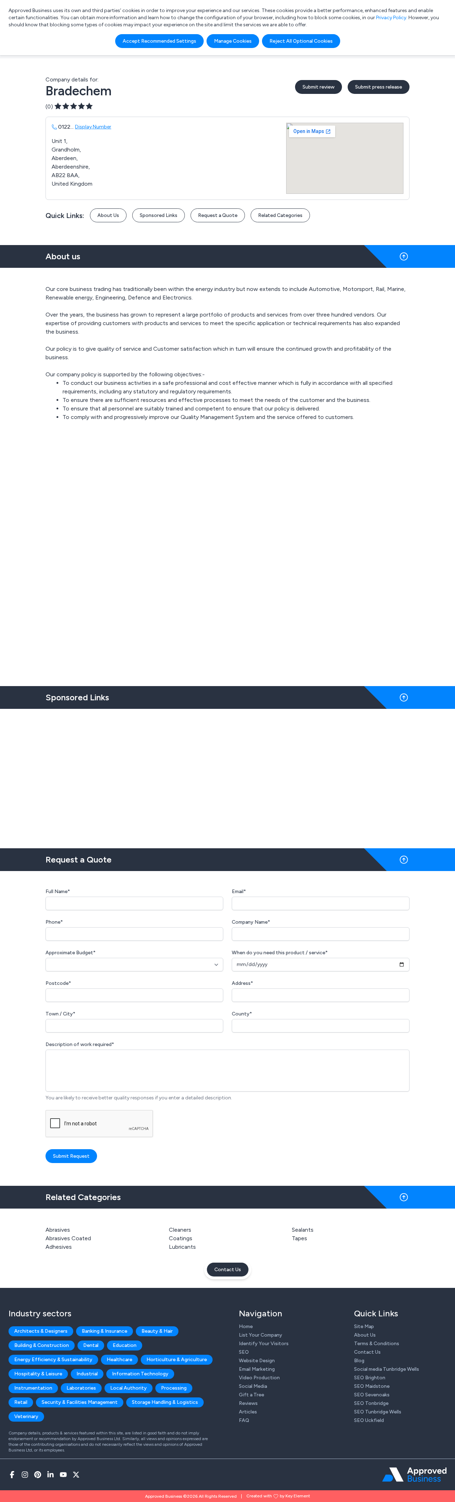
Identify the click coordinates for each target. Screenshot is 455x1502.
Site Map (364, 1326)
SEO (244, 1352)
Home (246, 1326)
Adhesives (59, 1246)
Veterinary (26, 1416)
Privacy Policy (391, 18)
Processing (174, 1388)
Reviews (248, 1403)
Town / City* (60, 1014)
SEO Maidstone (372, 1386)
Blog (359, 1361)
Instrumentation (33, 1388)
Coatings (180, 1238)
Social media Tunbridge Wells (386, 1369)
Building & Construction (41, 1345)
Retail (20, 1402)
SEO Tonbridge (371, 1403)
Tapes (299, 1238)
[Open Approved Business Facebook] (12, 1474)
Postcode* (58, 983)
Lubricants (182, 1246)
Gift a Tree (251, 1395)
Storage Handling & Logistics (165, 1402)
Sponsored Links (158, 215)
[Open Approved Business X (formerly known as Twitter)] (76, 1474)
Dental (90, 1345)
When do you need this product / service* (280, 953)
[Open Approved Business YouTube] (63, 1474)
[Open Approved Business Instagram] (24, 1474)
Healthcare (119, 1360)
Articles (248, 1412)
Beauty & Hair (157, 1331)
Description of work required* (80, 1044)
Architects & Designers (41, 1331)
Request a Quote (217, 215)
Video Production (259, 1378)
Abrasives (58, 1229)
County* (242, 1014)
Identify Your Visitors (264, 1344)
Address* (242, 983)
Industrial (87, 1374)
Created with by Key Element (278, 1495)
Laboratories (81, 1388)
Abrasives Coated (68, 1238)
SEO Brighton (369, 1378)
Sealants (303, 1229)
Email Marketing (257, 1369)
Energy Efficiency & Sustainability (53, 1360)
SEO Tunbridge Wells (377, 1412)
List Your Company (260, 1335)
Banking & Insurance (104, 1331)
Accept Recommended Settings (159, 41)
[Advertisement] (228, 776)
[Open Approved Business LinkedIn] (50, 1474)
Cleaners (180, 1229)
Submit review (318, 87)
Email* (239, 891)
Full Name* (58, 891)
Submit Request (71, 1156)
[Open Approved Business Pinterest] (37, 1474)
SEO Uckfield (369, 1420)
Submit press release (378, 87)
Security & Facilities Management (80, 1402)
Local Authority (128, 1388)
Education (124, 1345)
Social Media (253, 1386)
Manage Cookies (233, 41)
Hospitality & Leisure (38, 1374)
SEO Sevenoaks (372, 1395)
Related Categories (280, 215)
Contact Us (227, 1270)
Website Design (257, 1361)
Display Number (93, 127)
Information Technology (140, 1374)
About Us (108, 215)
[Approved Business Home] (414, 1474)
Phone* (54, 922)
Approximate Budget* (71, 953)
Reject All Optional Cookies (301, 41)
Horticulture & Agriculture (176, 1360)
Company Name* (251, 922)
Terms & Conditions (376, 1344)
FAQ (244, 1420)
